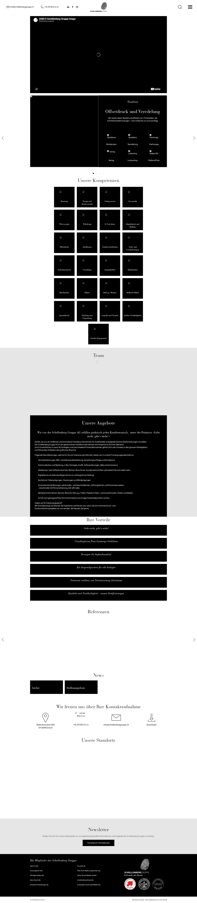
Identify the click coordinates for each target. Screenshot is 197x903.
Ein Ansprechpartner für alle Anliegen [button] (96, 567)
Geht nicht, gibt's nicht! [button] (96, 528)
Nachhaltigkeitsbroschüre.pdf (153, 900)
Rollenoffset (93, 160)
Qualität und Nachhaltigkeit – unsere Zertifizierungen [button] (96, 593)
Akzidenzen (50, 144)
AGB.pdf (164, 900)
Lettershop (72, 160)
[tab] (93, 173)
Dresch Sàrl (34, 866)
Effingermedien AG (37, 875)
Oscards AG (81, 866)
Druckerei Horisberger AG (39, 885)
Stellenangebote (76, 687)
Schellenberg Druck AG (85, 880)
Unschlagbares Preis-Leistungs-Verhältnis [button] (96, 541)
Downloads (151, 724)
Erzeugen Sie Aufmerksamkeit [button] (96, 554)
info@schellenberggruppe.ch (116, 724)
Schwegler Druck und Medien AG (89, 885)
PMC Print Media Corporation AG (88, 871)
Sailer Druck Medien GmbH (86, 875)
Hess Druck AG (35, 880)
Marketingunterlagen (138, 900)
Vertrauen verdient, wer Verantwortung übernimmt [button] (96, 580)
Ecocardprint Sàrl (36, 871)
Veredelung (72, 144)
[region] (98, 777)
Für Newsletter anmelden (98, 843)
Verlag (50, 160)
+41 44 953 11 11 (81, 724)
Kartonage (93, 144)
